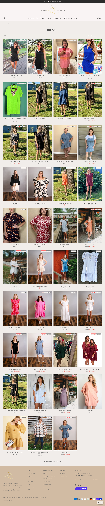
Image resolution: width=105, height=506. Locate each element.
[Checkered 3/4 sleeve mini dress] (15, 391)
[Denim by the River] (65, 225)
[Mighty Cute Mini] (65, 267)
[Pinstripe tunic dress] (40, 391)
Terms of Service (47, 487)
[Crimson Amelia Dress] (40, 225)
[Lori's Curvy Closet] (52, 9)
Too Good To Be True (40, 203)
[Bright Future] (90, 267)
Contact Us (63, 476)
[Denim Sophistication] (40, 350)
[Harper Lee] (15, 184)
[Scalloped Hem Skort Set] (15, 56)
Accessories (31, 481)
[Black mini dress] (15, 142)
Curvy (29, 478)
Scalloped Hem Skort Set (15, 75)
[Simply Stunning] (65, 308)
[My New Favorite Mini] (15, 350)
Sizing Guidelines (47, 478)
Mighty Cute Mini (65, 286)
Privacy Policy (47, 484)
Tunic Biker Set (40, 75)
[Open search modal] (4, 18)
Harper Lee (15, 203)
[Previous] (36, 1)
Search (45, 473)
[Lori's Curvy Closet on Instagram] (78, 485)
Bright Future (90, 286)
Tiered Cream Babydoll (40, 286)
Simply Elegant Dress (65, 410)
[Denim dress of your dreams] (65, 142)
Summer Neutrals (90, 244)
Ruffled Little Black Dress (40, 161)
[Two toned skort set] (65, 56)
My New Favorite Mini (15, 369)
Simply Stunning (65, 327)
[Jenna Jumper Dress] (90, 142)
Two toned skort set (65, 75)
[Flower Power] (90, 308)
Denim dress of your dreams (65, 161)
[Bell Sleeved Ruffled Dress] (15, 433)
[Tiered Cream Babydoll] (40, 267)
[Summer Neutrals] (90, 225)
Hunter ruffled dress (65, 369)
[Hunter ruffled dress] (65, 350)
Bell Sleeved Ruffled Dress (15, 452)
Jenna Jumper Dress (90, 161)
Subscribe (95, 479)
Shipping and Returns (49, 476)
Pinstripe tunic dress (40, 410)
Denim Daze (65, 452)
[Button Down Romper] (90, 184)
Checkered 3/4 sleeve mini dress (15, 410)
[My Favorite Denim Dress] (65, 99)
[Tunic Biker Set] (40, 56)
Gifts (29, 484)
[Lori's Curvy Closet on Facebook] (76, 485)
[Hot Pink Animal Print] (15, 308)
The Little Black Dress (40, 118)
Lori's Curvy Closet (16, 497)
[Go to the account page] (97, 18)
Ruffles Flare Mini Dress (65, 203)
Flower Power (90, 327)
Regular (30, 476)
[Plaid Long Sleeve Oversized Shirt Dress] (40, 433)
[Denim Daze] (65, 433)
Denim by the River (64, 244)
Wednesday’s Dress (90, 118)
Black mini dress (15, 161)
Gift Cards (31, 487)
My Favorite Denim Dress (65, 118)
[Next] (69, 1)
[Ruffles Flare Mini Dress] (65, 184)
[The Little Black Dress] (40, 99)
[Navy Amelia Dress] (15, 225)
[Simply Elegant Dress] (65, 391)
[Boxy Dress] (90, 391)
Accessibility (46, 489)
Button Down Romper (89, 203)
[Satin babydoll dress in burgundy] (90, 350)
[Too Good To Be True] (40, 184)
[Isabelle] (15, 267)
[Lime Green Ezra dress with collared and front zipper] (15, 99)
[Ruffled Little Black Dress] (40, 142)
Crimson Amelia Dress (40, 244)
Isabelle (15, 286)
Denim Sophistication (40, 369)
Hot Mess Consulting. (14, 498)
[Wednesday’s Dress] (90, 99)
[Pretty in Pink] (40, 308)
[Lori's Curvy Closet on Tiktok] (81, 485)
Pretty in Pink (40, 327)
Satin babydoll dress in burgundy (90, 369)
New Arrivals (31, 473)
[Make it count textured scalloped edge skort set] (90, 56)
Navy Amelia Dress (15, 244)
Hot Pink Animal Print (15, 327)
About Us (63, 473)
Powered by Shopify (7, 500)
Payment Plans (47, 481)
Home (4, 24)
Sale (29, 489)
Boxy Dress (90, 410)
